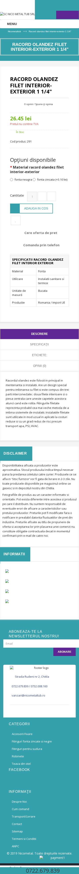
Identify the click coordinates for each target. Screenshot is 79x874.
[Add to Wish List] (16, 220)
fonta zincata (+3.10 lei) (52, 179)
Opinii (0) (39, 366)
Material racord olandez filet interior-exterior (37, 169)
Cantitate (17, 195)
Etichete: (39, 355)
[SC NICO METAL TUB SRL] (17, 9)
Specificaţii (39, 344)
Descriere (39, 334)
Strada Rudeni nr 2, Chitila (32, 677)
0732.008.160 (39, 686)
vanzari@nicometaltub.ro (28, 695)
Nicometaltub (14, 31)
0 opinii (28, 104)
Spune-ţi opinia (44, 104)
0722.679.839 (20, 686)
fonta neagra (23, 179)
